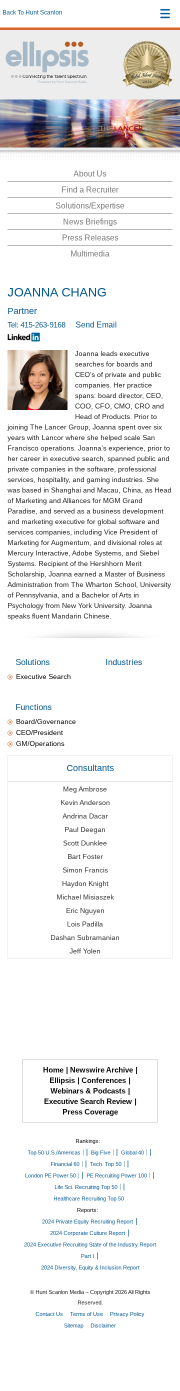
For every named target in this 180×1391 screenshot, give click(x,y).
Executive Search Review (88, 1101)
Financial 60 (65, 1164)
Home (53, 1070)
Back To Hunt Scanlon (32, 12)
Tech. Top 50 (106, 1164)
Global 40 (132, 1153)
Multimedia (90, 254)
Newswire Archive (101, 1070)
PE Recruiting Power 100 (116, 1175)
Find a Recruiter (90, 190)
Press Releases (90, 238)
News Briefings (90, 222)
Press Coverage (90, 1112)
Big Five (100, 1153)
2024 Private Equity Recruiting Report (87, 1221)
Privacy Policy (127, 1314)
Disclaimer (103, 1325)
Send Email (96, 324)
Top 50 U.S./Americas (54, 1153)
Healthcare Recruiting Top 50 (89, 1199)
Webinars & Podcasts (88, 1090)
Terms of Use (86, 1314)
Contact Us (49, 1314)
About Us (90, 174)
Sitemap (74, 1325)
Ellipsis (62, 1080)
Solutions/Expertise (90, 206)
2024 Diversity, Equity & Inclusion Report (90, 1267)
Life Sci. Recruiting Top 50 (86, 1187)
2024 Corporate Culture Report (87, 1233)
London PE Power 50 (50, 1175)
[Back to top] (163, 1346)
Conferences (104, 1080)
